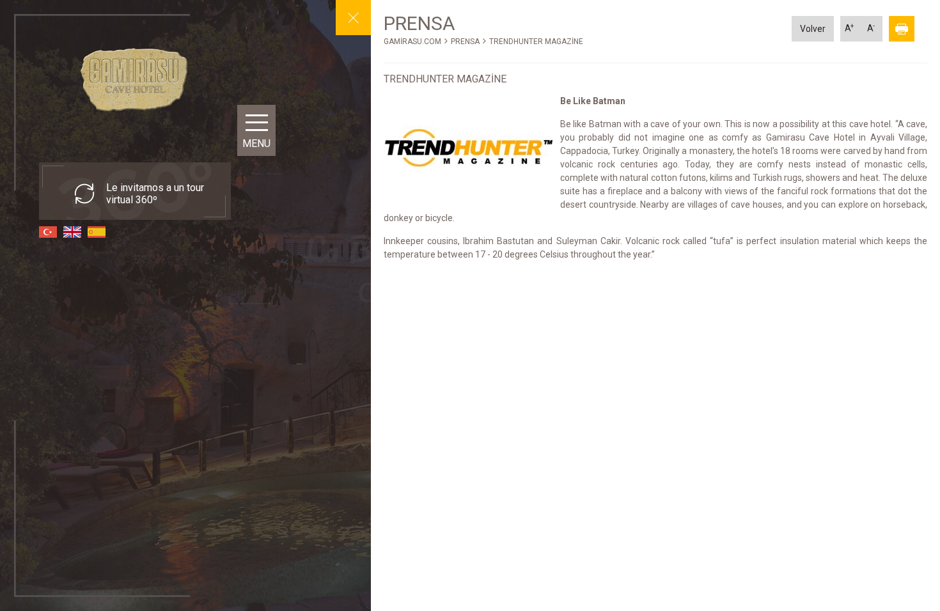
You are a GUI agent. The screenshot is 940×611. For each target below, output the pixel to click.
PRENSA (465, 41)
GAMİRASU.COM (412, 41)
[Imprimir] (901, 29)
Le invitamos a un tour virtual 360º (155, 194)
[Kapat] (353, 17)
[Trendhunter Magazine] (469, 149)
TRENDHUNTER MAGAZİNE (536, 41)
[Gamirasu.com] (134, 78)
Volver (813, 29)
